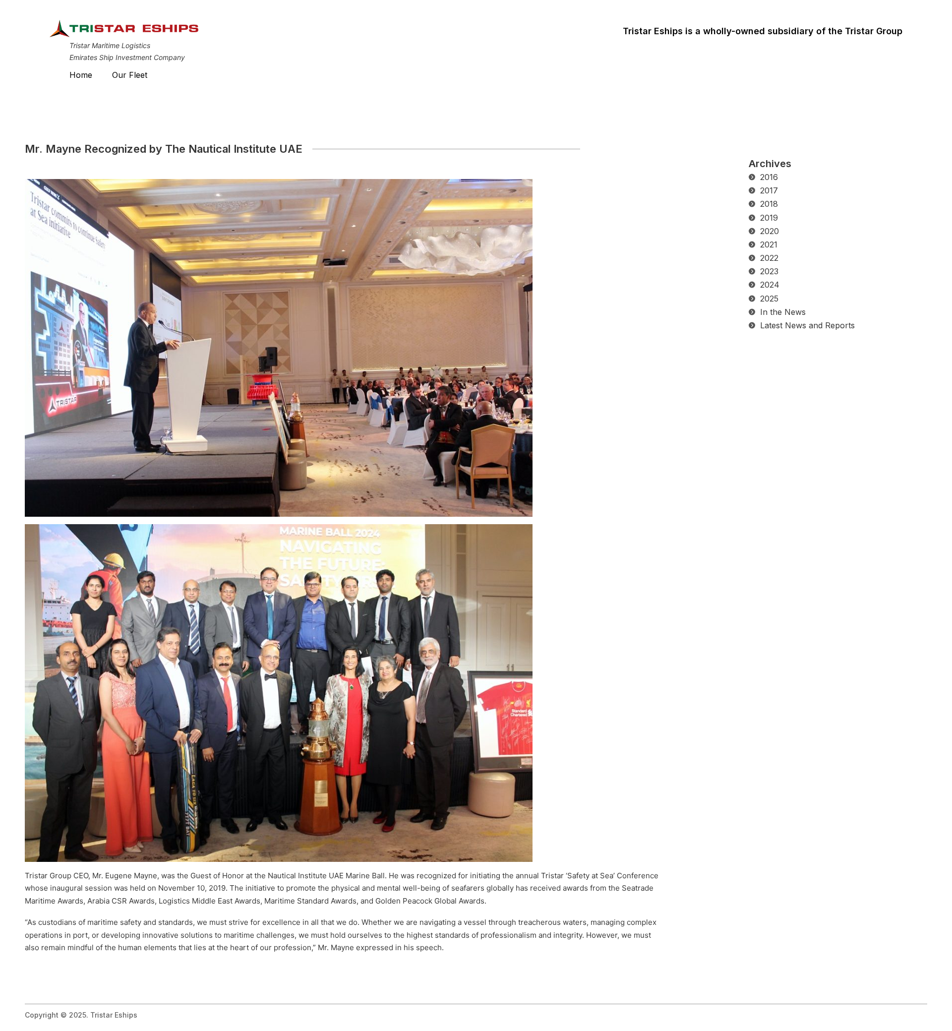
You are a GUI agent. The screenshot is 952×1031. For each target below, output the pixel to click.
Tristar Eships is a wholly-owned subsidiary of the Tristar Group (762, 31)
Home (80, 75)
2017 (769, 190)
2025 (769, 298)
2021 (768, 244)
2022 (769, 258)
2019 (769, 218)
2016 (769, 177)
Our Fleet (129, 75)
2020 (769, 231)
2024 (769, 285)
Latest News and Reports (807, 325)
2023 (769, 271)
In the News (783, 312)
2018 (769, 204)
